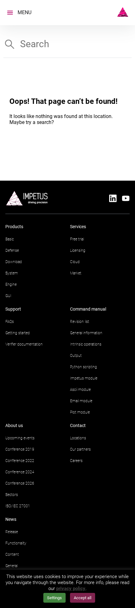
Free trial (77, 239)
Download (13, 262)
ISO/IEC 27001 (17, 506)
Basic (9, 239)
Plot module (80, 412)
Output (76, 355)
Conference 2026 (19, 483)
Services (78, 226)
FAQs (9, 321)
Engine (11, 284)
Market (75, 273)
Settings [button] (54, 597)
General (11, 566)
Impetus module (83, 378)
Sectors (11, 495)
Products (14, 226)
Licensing (77, 250)
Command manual (88, 309)
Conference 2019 (19, 449)
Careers (76, 461)
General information (86, 333)
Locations (78, 438)
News (10, 519)
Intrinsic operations (85, 344)
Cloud (75, 262)
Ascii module (80, 389)
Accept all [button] (82, 597)
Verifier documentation (24, 344)
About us (14, 425)
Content (12, 554)
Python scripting (83, 367)
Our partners (80, 449)
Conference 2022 (19, 461)
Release (11, 532)
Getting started (17, 333)
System (11, 273)
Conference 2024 (19, 472)
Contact (78, 425)
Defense (12, 250)
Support (13, 309)
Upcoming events (20, 438)
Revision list (79, 321)
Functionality (15, 543)
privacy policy (70, 588)
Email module (81, 401)
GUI (8, 296)
